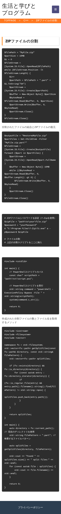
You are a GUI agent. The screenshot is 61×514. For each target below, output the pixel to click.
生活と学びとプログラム (19, 9)
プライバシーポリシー (30, 507)
